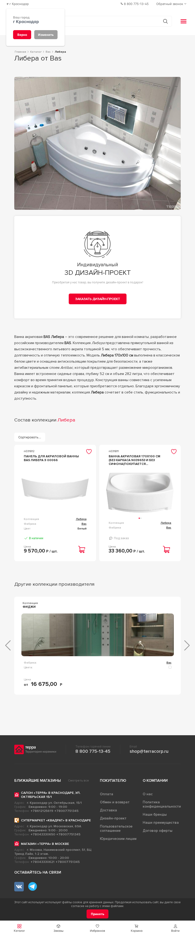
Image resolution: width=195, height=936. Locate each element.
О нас (148, 794)
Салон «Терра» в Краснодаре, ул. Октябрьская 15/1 (50, 795)
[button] (175, 928)
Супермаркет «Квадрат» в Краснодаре (56, 820)
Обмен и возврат (115, 802)
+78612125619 (42, 811)
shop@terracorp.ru (149, 751)
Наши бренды (155, 814)
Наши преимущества (161, 822)
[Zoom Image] (97, 143)
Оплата (106, 794)
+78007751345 (66, 811)
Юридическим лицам (118, 839)
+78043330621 (42, 862)
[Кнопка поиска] (165, 21)
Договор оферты (157, 830)
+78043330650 (43, 834)
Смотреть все (78, 780)
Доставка (108, 810)
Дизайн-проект (113, 818)
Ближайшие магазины (37, 780)
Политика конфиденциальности (162, 804)
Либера (81, 519)
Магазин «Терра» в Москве (45, 844)
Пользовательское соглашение (116, 828)
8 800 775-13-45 (92, 751)
